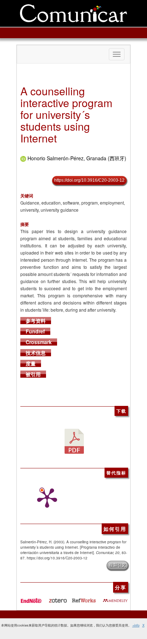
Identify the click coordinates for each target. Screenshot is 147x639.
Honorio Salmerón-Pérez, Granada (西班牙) (76, 158)
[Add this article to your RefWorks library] (83, 598)
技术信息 (36, 352)
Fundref (35, 331)
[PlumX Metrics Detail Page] (45, 498)
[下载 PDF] (74, 440)
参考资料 (36, 320)
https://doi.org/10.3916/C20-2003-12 (89, 180)
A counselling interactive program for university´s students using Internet (66, 114)
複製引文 (117, 565)
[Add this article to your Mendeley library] (115, 598)
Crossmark (39, 342)
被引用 (33, 374)
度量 (31, 363)
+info (136, 625)
